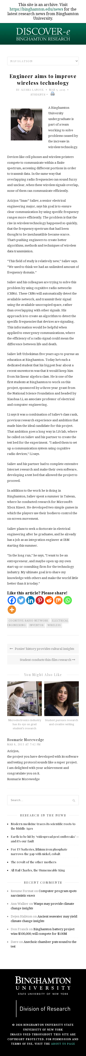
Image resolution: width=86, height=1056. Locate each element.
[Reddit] (49, 600)
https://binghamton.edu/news (36, 9)
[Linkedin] (30, 600)
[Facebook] (12, 600)
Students (38, 94)
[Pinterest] (40, 600)
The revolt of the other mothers (33, 862)
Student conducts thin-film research (46, 660)
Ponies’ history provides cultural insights (44, 649)
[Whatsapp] (68, 600)
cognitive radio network (28, 620)
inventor (37, 625)
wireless (54, 625)
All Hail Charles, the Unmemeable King (38, 870)
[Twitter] (21, 600)
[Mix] (58, 600)
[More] (12, 609)
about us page (63, 1044)
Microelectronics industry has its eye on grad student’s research (24, 724)
